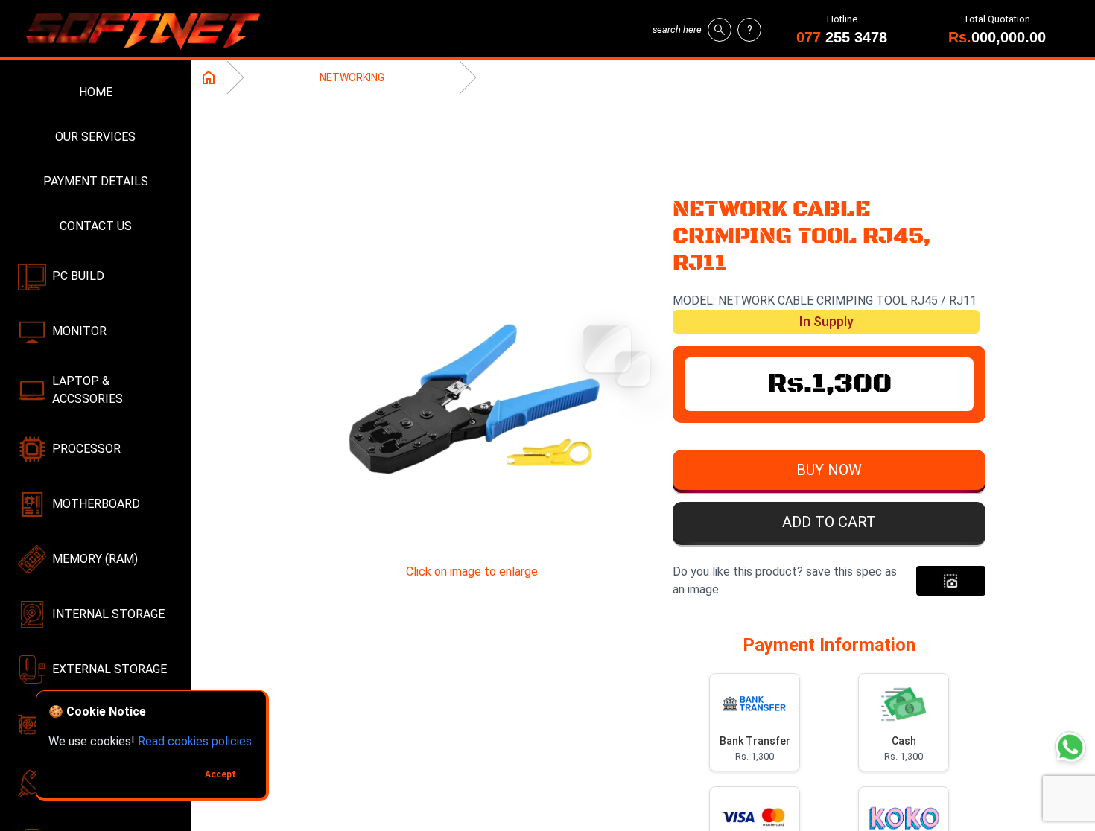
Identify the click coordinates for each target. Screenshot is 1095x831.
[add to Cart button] (951, 581)
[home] (149, 30)
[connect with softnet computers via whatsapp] (1070, 746)
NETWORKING (352, 77)
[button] (829, 473)
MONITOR (79, 331)
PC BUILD (78, 276)
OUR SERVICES (95, 137)
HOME (95, 92)
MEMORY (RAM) (95, 559)
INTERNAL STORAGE (108, 614)
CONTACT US (96, 226)
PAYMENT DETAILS (95, 181)
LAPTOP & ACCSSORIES (87, 390)
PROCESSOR (86, 449)
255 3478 (841, 37)
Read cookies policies (195, 741)
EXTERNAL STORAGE (109, 669)
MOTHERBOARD (96, 504)
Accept (220, 774)
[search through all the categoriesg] (719, 30)
